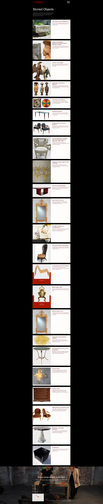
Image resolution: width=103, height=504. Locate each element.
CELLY (69, 499)
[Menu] (68, 2)
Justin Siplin (69, 500)
